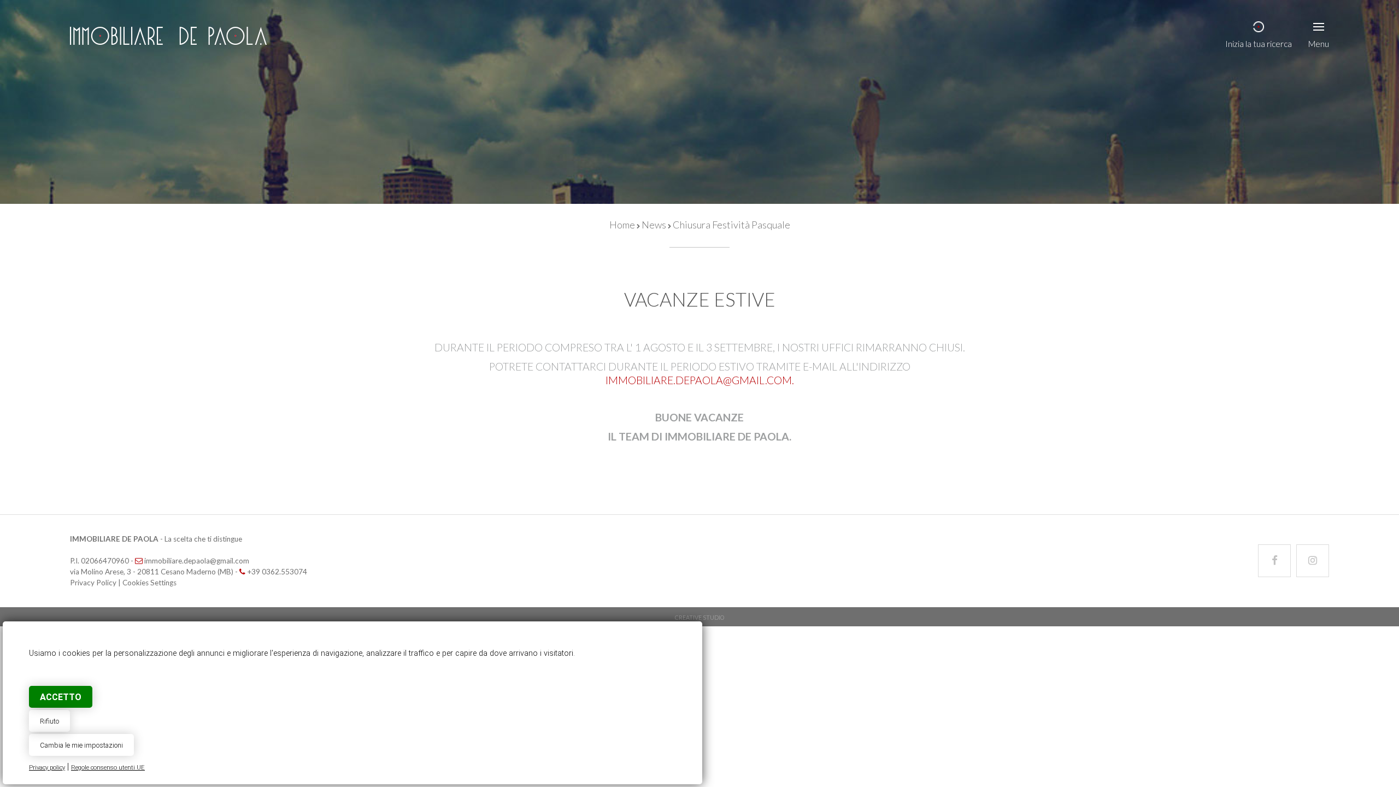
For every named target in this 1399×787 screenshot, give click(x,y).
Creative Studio (699, 617)
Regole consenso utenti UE (108, 767)
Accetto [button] (60, 697)
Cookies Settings (149, 582)
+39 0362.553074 (277, 571)
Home (622, 225)
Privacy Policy (93, 582)
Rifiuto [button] (49, 721)
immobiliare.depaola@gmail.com (699, 380)
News (654, 225)
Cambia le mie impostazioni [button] (81, 745)
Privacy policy (47, 767)
